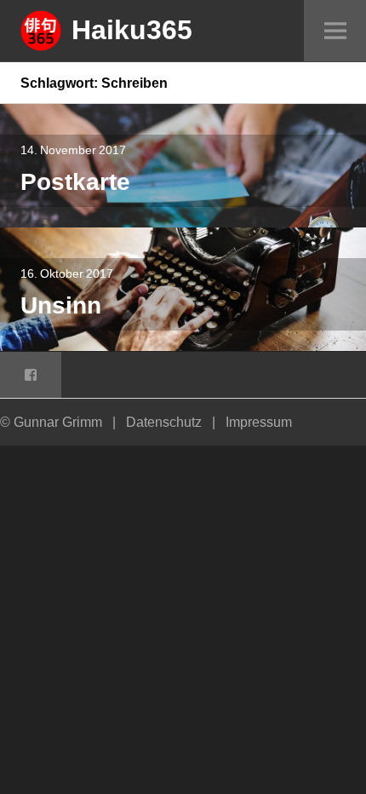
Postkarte (75, 181)
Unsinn (60, 304)
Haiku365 (131, 29)
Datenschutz (164, 421)
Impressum (259, 421)
